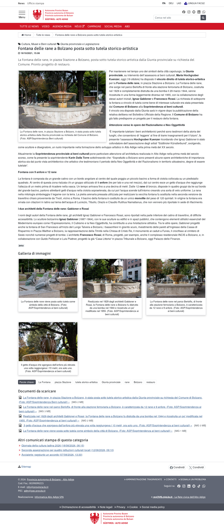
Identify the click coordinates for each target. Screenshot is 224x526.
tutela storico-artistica (86, 382)
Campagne (94, 26)
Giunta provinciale (111, 382)
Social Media (113, 26)
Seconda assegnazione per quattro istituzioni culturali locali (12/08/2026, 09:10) (67, 450)
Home (27, 34)
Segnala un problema (193, 479)
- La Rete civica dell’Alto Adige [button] (179, 497)
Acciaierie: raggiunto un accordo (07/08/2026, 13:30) (51, 454)
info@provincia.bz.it (37, 487)
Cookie (133, 507)
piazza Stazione (63, 382)
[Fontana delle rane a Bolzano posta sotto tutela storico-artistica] (62, 99)
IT (163, 3)
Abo (127, 26)
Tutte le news (29, 26)
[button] (184, 11)
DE (171, 3)
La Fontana (45, 382)
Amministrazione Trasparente (144, 479)
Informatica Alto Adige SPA (49, 497)
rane (127, 382)
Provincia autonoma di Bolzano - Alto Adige (50, 479)
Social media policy (153, 507)
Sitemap (26, 466)
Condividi (179, 467)
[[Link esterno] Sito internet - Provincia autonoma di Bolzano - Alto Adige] (53, 14)
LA (179, 3)
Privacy (120, 507)
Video (46, 26)
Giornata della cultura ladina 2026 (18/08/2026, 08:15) (52, 445)
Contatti (170, 479)
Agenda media (62, 26)
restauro (150, 382)
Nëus (78, 26)
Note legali (105, 507)
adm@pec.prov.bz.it (34, 490)
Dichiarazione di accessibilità (78, 507)
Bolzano (138, 382)
